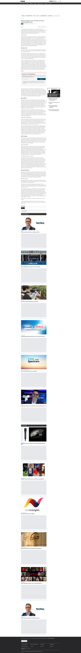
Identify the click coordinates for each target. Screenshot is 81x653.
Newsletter (44, 26)
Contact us (41, 646)
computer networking (34, 38)
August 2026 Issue (29, 15)
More (50, 3)
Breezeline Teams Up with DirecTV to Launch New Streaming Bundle (53, 99)
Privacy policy (42, 644)
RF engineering (31, 156)
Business (22, 18)
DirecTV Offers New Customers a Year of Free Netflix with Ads (54, 110)
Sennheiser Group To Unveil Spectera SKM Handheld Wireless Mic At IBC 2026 (53, 95)
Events (35, 3)
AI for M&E (50, 15)
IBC (34, 15)
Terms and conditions (24, 644)
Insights (27, 3)
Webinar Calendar (43, 15)
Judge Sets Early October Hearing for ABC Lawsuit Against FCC (53, 106)
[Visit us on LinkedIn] (52, 1)
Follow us (40, 26)
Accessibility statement (24, 646)
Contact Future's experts (34, 644)
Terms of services (33, 81)
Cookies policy (52, 644)
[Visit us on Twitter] (51, 1)
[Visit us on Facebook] (49, 1)
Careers (32, 646)
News (24, 3)
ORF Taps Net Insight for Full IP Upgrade (54, 103)
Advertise (51, 646)
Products (31, 3)
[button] (59, 1)
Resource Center (40, 3)
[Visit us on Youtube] (53, 1)
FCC (38, 15)
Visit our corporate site (51, 638)
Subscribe (45, 3)
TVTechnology (26, 23)
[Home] (21, 3)
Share (23, 26)
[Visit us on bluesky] (55, 1)
